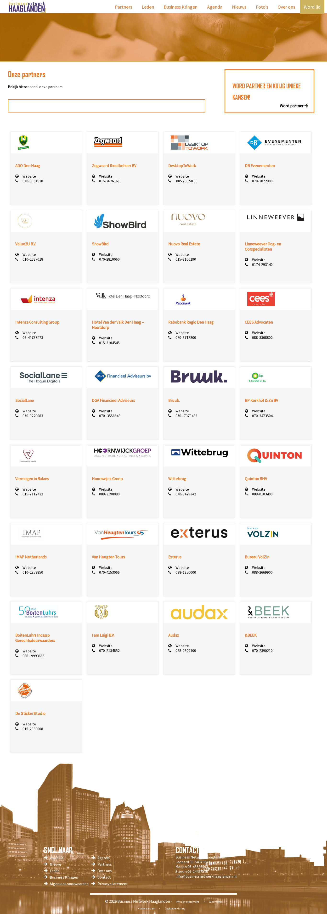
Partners (123, 7)
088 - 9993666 (34, 655)
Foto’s (262, 7)
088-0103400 (262, 494)
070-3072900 (262, 181)
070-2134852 (109, 650)
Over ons (286, 7)
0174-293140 (262, 264)
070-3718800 (185, 337)
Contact (104, 877)
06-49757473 (33, 337)
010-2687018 (33, 259)
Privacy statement (112, 883)
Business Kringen (180, 7)
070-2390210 (262, 650)
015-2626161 (109, 181)
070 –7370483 (186, 415)
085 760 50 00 (186, 181)
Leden (148, 7)
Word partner (292, 105)
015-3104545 (109, 342)
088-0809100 (185, 650)
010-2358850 (33, 572)
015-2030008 (33, 728)
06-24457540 (197, 871)
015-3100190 (185, 259)
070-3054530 (33, 181)
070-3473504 (262, 415)
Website (29, 176)
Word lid (312, 7)
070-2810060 (109, 259)
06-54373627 (200, 861)
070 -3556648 (109, 415)
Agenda (214, 7)
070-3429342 (185, 494)
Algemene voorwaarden (69, 883)
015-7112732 (33, 494)
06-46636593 (197, 866)
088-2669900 (262, 572)
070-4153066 (109, 572)
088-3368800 (262, 337)
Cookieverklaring (175, 908)
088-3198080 (109, 494)
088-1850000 (185, 572)
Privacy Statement (187, 901)
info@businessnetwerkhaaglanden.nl (206, 876)
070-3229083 (33, 415)
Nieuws (239, 7)
